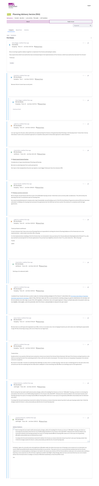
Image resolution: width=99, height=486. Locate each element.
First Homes (15, 44)
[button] (91, 38)
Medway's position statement (20, 192)
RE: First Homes (18, 77)
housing (12, 62)
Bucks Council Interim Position (20, 159)
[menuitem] (28, 21)
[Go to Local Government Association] (14, 5)
